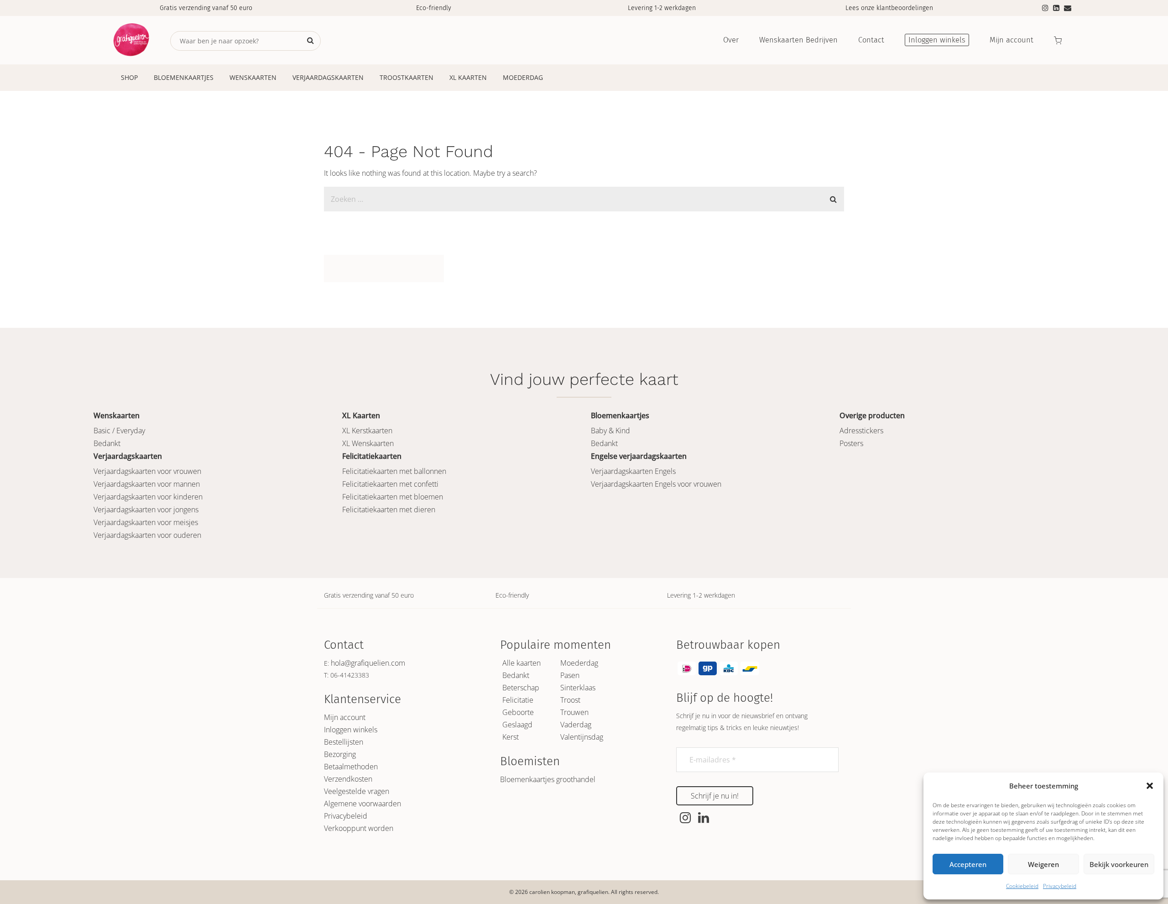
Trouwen (574, 712)
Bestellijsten (343, 742)
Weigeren (1043, 864)
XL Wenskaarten (368, 443)
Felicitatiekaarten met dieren (388, 510)
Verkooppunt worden (358, 828)
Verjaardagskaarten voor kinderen (148, 497)
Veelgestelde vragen (356, 791)
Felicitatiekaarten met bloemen (392, 497)
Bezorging (340, 754)
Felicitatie (517, 700)
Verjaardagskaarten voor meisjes (146, 522)
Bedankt (107, 443)
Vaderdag (575, 725)
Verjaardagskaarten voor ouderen (147, 535)
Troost (570, 700)
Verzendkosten (348, 779)
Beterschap (520, 688)
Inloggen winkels (350, 730)
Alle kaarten (521, 663)
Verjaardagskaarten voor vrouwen (147, 471)
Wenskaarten (252, 77)
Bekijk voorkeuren (1119, 864)
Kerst (510, 737)
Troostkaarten (406, 77)
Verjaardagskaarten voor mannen (147, 484)
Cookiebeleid (1022, 886)
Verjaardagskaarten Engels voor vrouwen (656, 484)
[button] (1149, 785)
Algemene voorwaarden (362, 804)
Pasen (569, 675)
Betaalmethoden (351, 767)
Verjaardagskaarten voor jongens (146, 510)
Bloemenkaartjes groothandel (547, 779)
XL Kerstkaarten (367, 431)
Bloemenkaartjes (184, 77)
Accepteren (967, 864)
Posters (851, 443)
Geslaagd (517, 725)
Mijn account (344, 717)
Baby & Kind (610, 431)
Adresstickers (861, 431)
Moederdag (523, 77)
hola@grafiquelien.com (368, 663)
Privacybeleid (1059, 886)
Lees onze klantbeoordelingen (889, 8)
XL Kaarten (468, 77)
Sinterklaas (577, 688)
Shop (129, 77)
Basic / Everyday (119, 431)
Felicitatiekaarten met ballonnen (394, 471)
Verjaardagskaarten (328, 77)
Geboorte (518, 712)
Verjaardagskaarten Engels (633, 471)
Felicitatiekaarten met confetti (390, 484)
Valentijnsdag (581, 737)
